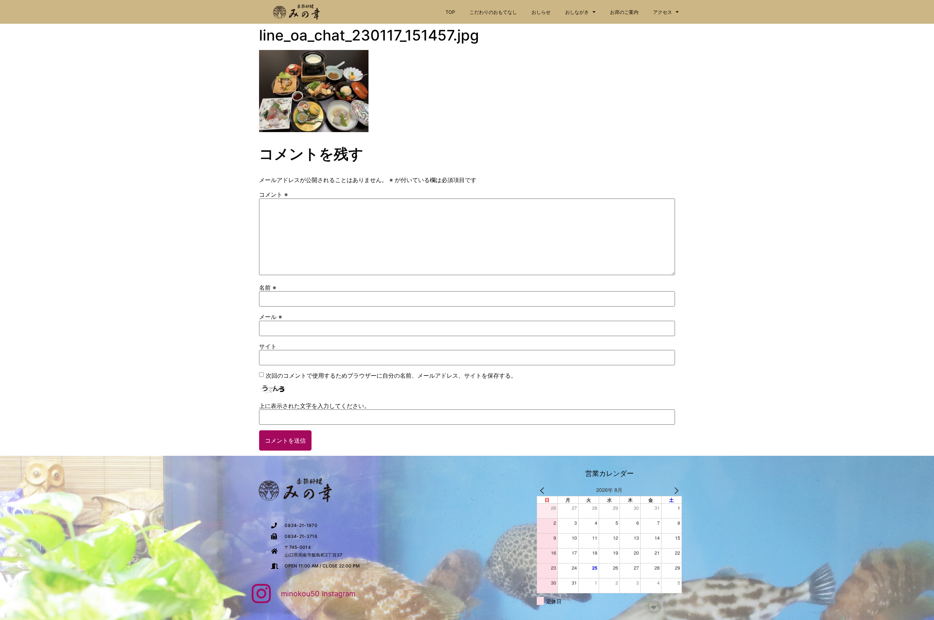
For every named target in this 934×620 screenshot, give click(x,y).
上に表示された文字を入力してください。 (314, 406)
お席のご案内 (624, 12)
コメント (273, 194)
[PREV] (544, 490)
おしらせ (541, 12)
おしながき (577, 12)
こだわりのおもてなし (493, 12)
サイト (268, 346)
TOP (450, 12)
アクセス (662, 12)
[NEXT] (675, 490)
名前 (267, 287)
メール (270, 317)
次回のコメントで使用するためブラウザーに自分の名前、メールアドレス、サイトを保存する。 (391, 375)
